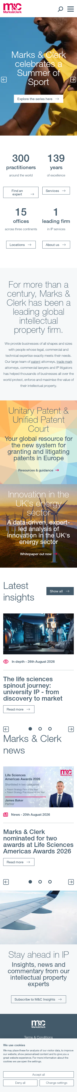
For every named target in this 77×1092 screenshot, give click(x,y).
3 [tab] (50, 729)
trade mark (64, 361)
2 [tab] (40, 729)
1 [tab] (30, 729)
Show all (56, 591)
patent (35, 361)
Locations (17, 244)
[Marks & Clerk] (12, 12)
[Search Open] (60, 9)
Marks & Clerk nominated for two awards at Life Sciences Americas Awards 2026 (38, 841)
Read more (15, 709)
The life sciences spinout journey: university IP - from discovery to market (32, 688)
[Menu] (69, 9)
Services (52, 190)
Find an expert (17, 192)
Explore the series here (34, 99)
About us (52, 244)
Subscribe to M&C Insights (35, 999)
